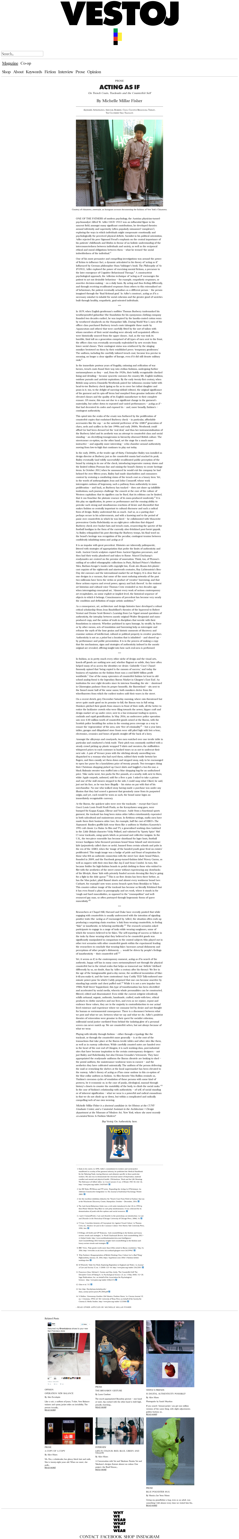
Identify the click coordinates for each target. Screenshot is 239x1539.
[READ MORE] (50, 1410)
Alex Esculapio (53, 1397)
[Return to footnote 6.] (88, 1228)
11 (125, 925)
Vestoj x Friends (155, 1390)
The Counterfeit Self (114, 113)
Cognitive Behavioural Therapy (142, 110)
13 (122, 983)
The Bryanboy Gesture (108, 1390)
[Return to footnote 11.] (116, 1280)
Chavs (125, 110)
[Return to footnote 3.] (139, 1201)
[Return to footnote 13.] (109, 1292)
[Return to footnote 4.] (127, 1211)
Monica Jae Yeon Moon (159, 1495)
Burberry (118, 110)
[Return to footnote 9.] (91, 1260)
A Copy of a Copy (55, 1451)
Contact (89, 1536)
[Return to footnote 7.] (107, 1243)
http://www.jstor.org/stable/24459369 (93, 1184)
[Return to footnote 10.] (143, 1267)
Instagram (147, 1536)
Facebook (111, 1536)
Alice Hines (154, 1397)
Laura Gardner (104, 1394)
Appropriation (98, 110)
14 (161, 1085)
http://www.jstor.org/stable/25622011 (127, 1267)
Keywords (34, 71)
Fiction (50, 71)
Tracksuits (128, 113)
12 (119, 953)
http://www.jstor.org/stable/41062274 (100, 1280)
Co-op (26, 63)
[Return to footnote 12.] (91, 1284)
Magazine (10, 63)
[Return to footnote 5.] (141, 1218)
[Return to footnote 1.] (109, 1184)
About (18, 71)
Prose (80, 71)
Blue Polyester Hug (158, 1492)
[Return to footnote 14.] (128, 1301)
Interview (65, 71)
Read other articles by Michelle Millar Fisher (104, 1307)
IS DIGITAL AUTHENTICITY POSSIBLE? (166, 1394)
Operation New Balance (59, 1393)
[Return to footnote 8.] (135, 1250)
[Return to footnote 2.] (85, 1194)
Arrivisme (109, 110)
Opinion (94, 71)
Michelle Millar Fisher (122, 100)
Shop (6, 71)
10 (89, 900)
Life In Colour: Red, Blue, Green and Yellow (117, 1452)
